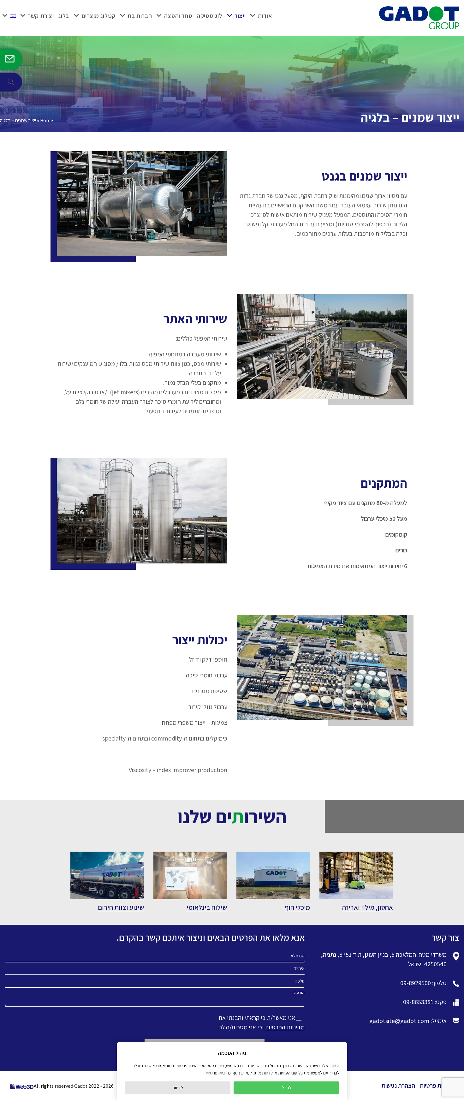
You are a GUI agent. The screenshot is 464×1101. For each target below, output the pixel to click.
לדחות (177, 1088)
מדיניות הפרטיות (284, 1027)
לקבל (286, 1088)
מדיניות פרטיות (437, 1085)
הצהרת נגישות (398, 1085)
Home (46, 120)
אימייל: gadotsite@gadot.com (408, 1021)
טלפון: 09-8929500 (423, 983)
